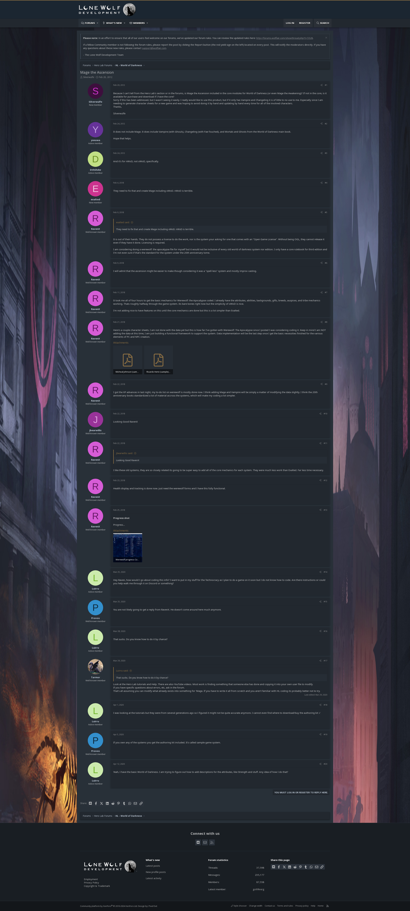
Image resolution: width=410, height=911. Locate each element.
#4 (326, 182)
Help (313, 905)
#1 (326, 85)
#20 (325, 763)
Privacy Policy (91, 882)
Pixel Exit (153, 906)
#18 (325, 704)
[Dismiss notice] (325, 38)
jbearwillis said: (124, 453)
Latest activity (153, 878)
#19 (325, 734)
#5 (326, 212)
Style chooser (240, 905)
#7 (326, 292)
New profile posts (156, 872)
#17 (325, 660)
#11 (325, 443)
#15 (325, 601)
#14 (325, 571)
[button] (97, 23)
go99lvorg (258, 889)
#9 (326, 384)
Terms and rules (285, 905)
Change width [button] (255, 905)
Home (321, 905)
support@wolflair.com (154, 48)
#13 (325, 509)
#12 (325, 480)
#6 (326, 262)
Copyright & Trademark (97, 885)
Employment (91, 879)
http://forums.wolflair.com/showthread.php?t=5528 (284, 38)
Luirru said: (122, 670)
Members (139, 22)
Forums (90, 22)
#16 (325, 631)
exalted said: (123, 222)
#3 (326, 153)
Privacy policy (302, 905)
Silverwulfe (88, 77)
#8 (326, 322)
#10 (325, 413)
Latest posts (153, 865)
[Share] (321, 85)
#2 (326, 123)
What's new (114, 22)
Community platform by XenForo (109, 906)
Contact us (270, 905)
